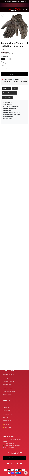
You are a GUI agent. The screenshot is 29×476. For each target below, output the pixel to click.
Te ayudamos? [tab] (7, 97)
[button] (1, 9)
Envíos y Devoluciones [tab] (9, 93)
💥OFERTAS (6, 424)
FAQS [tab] (14, 88)
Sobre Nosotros (7, 394)
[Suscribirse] (24, 458)
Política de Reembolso (8, 381)
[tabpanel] (14, 112)
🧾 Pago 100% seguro (16, 80)
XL (17, 59)
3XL (4, 62)
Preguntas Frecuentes (8, 388)
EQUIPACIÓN (6, 407)
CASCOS (5, 404)
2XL (23, 59)
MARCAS (5, 430)
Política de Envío (7, 384)
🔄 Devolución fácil (24, 81)
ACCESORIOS (6, 410)
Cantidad (3, 65)
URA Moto (16, 475)
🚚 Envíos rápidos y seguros (7, 80)
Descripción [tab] (6, 88)
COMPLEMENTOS (7, 414)
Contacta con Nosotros (9, 391)
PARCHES (5, 417)
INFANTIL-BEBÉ (7, 420)
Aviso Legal (6, 378)
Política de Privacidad (8, 374)
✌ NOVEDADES (7, 427)
